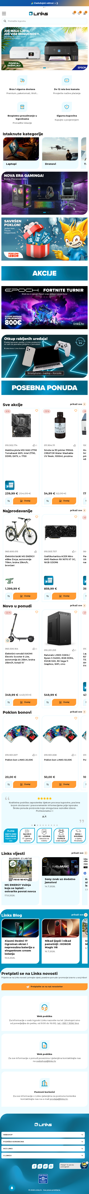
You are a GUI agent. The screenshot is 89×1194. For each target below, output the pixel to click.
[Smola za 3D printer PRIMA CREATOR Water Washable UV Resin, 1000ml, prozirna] (60, 457)
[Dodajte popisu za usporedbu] (8, 500)
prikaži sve (76, 404)
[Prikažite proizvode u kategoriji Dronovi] (60, 152)
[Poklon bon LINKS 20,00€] (21, 753)
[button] (32, 822)
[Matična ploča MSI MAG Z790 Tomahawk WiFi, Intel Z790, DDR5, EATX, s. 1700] (21, 457)
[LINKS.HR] (12, 1188)
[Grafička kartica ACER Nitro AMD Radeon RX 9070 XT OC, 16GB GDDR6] (60, 558)
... (44, 811)
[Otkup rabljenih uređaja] (44, 356)
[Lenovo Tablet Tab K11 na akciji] (44, 48)
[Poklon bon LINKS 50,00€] (60, 753)
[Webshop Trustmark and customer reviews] (43, 1176)
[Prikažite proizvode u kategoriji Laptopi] (21, 152)
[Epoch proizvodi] (44, 193)
